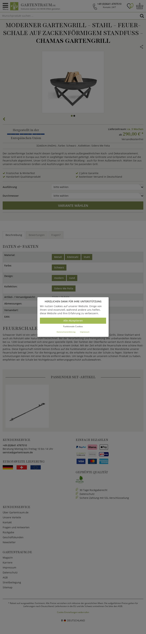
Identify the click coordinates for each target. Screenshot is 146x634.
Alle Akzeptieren (73, 320)
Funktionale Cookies (73, 326)
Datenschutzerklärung (66, 332)
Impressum (84, 332)
